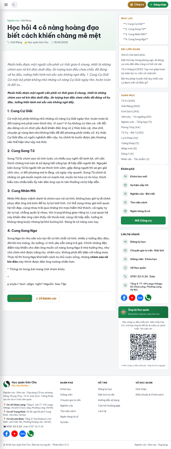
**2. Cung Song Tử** (134, 29)
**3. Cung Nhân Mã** (135, 34)
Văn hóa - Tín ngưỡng (136, 116)
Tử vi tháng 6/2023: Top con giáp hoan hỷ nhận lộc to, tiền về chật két (143, 71)
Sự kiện (64, 422)
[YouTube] (132, 297)
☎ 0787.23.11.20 (12, 426)
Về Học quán (138, 267)
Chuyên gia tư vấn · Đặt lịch (147, 250)
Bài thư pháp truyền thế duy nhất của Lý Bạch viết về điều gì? (142, 80)
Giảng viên (66, 394)
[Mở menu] (6, 4)
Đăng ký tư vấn (19, 298)
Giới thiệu (141, 389)
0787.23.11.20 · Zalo (142, 276)
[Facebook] (124, 297)
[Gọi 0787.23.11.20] (148, 297)
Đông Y (127, 153)
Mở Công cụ (143, 220)
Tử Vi (128, 100)
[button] (13, 4)
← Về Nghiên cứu (46, 298)
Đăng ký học (138, 241)
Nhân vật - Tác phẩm (135, 159)
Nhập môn (129, 148)
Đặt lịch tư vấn (106, 394)
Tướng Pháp (130, 143)
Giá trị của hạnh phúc (133, 54)
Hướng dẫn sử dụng (108, 400)
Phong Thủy (130, 127)
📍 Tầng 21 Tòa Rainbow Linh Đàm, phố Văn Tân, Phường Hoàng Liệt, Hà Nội (27, 420)
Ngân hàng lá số (140, 211)
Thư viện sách (138, 202)
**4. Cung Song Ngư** (135, 39)
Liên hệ (102, 411)
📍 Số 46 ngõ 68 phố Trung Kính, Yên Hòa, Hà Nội (27, 413)
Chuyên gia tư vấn (70, 400)
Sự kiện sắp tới (139, 185)
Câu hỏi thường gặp (109, 405)
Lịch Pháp (129, 138)
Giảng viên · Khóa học (143, 259)
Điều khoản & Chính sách (150, 394)
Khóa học (65, 389)
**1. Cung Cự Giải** (134, 24)
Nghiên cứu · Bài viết (142, 193)
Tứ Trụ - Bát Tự (132, 132)
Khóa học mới (138, 176)
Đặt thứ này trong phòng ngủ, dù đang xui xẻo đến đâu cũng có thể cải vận (142, 62)
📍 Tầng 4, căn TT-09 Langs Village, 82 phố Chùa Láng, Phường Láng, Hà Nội (28, 406)
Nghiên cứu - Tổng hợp (136, 122)
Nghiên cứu (13, 20)
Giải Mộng (130, 106)
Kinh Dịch (130, 111)
